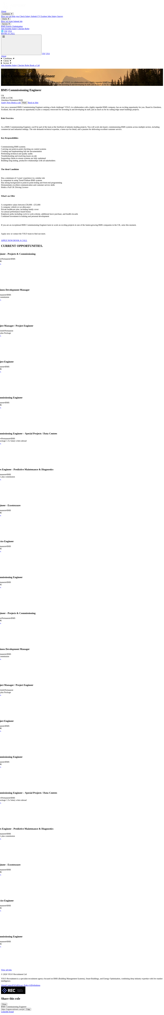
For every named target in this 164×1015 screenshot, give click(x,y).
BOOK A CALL (8, 33)
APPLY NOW (7, 240)
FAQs (14, 985)
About (3, 11)
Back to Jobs (33, 103)
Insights (8, 29)
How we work (7, 21)
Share (24, 103)
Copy (28, 1009)
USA (10, 31)
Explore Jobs (46, 16)
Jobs (3, 29)
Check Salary (25, 16)
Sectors (6, 24)
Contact (9, 985)
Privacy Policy (23, 985)
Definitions (35, 985)
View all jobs (6, 970)
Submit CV (36, 16)
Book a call (16, 103)
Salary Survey (57, 16)
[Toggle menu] (21, 45)
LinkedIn (5, 1012)
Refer (27, 29)
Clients (5, 19)
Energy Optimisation (14, 26)
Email (11, 1012)
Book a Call (35, 65)
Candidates (7, 14)
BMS (3, 26)
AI (30, 985)
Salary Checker (18, 29)
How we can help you (10, 16)
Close (4, 1004)
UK (5, 31)
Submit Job (17, 21)
